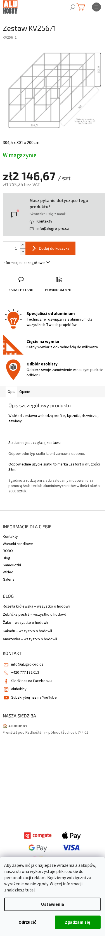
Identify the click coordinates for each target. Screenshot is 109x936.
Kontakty (44, 221)
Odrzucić (27, 922)
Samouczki (12, 565)
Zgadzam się (77, 922)
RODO (8, 551)
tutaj (30, 890)
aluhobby (19, 689)
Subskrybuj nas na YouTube (34, 697)
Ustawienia (52, 904)
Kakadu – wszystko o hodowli (27, 631)
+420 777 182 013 (25, 672)
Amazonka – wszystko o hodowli (30, 639)
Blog (6, 558)
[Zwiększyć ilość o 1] (22, 245)
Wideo (8, 572)
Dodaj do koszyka (54, 248)
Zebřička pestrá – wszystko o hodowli (35, 614)
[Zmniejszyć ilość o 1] (22, 251)
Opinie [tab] (24, 392)
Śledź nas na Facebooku (31, 681)
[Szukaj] (72, 7)
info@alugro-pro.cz (53, 228)
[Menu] (96, 7)
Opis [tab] (11, 392)
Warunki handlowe (18, 544)
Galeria (9, 579)
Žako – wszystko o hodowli (25, 622)
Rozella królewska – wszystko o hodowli (36, 606)
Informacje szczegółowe (24, 263)
